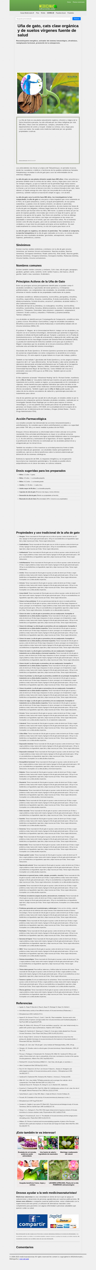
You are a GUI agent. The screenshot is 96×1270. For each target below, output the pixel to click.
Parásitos (71, 13)
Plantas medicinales (79, 2)
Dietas (69, 2)
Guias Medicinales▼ (27, 13)
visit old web (24, 1259)
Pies (37, 13)
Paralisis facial (61, 13)
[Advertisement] (48, 58)
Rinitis (43, 13)
